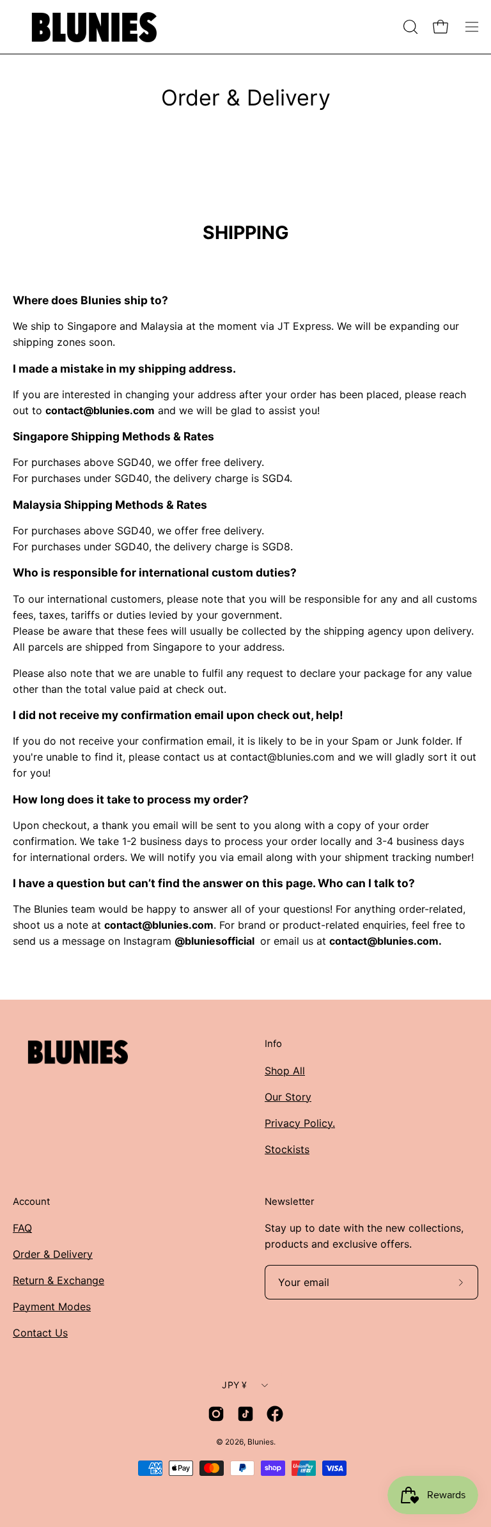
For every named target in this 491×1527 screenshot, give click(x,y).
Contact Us (40, 1332)
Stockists (287, 1149)
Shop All (285, 1070)
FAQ (22, 1227)
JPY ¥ (234, 1384)
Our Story (288, 1096)
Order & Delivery (53, 1254)
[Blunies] (93, 27)
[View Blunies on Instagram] (216, 1413)
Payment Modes (52, 1306)
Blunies (260, 1441)
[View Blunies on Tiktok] (245, 1413)
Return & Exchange (58, 1280)
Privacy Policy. (300, 1123)
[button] (409, 27)
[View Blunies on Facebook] (274, 1413)
